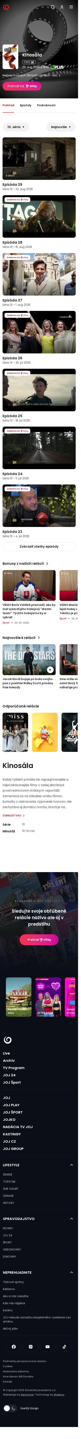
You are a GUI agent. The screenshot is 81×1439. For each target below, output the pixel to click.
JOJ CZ (9, 1141)
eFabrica (59, 1394)
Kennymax (27, 1394)
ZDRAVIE (8, 1196)
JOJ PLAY (11, 1105)
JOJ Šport (12, 1082)
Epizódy (25, 105)
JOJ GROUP (13, 1148)
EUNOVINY (9, 1257)
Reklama (9, 1289)
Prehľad (8, 105)
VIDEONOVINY (12, 1249)
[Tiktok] (64, 1347)
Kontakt (7, 1381)
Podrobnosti (46, 105)
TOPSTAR (9, 1182)
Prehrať (33, 940)
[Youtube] (47, 1347)
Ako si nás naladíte (16, 1296)
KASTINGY (12, 1134)
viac (55, 75)
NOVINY (8, 1228)
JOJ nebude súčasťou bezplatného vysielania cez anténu (37, 1319)
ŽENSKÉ (7, 1175)
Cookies (8, 1366)
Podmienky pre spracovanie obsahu (24, 1361)
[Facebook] (14, 1347)
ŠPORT (7, 1242)
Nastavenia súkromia (16, 1371)
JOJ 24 (9, 1075)
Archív (9, 1060)
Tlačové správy (13, 1282)
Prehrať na (15, 86)
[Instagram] (31, 1347)
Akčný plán (10, 1329)
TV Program (14, 1067)
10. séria (13, 127)
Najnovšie (59, 127)
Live (6, 1053)
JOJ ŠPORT (13, 1112)
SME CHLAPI (10, 1189)
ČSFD (27, 62)
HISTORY (8, 1203)
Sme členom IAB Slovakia (18, 1376)
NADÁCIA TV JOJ (18, 1126)
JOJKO (9, 1119)
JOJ (6, 1097)
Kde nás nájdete (14, 1303)
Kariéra (7, 1310)
